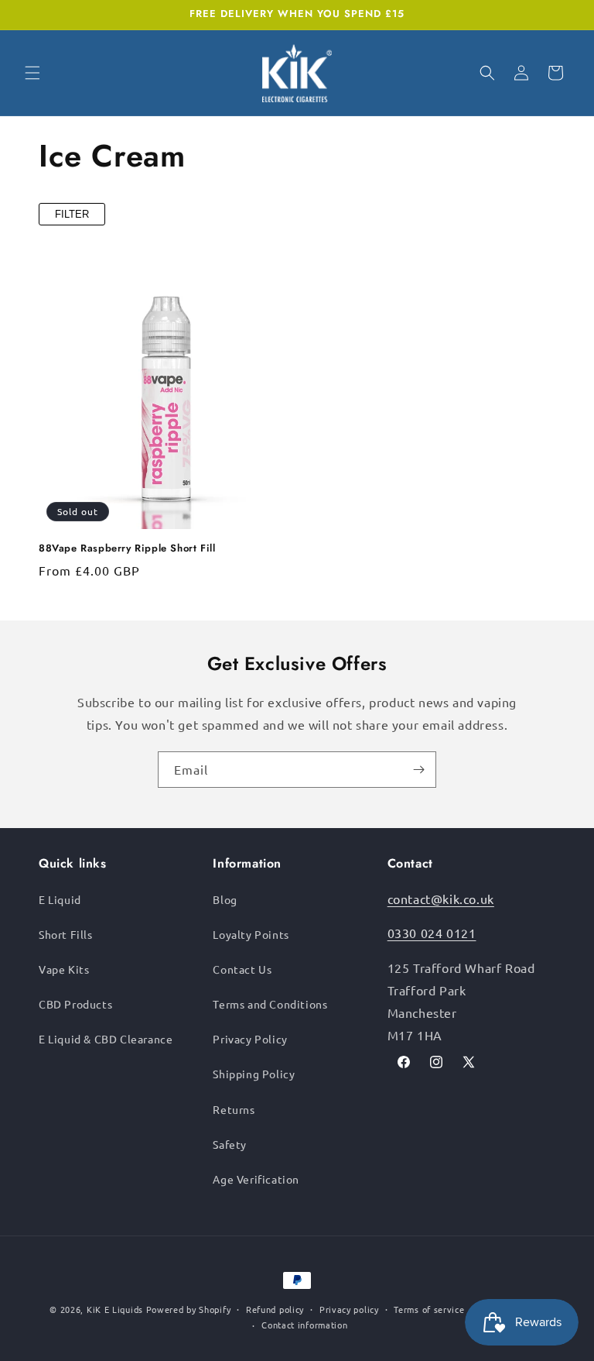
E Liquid (60, 899)
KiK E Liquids (115, 1309)
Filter (72, 214)
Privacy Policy (250, 1039)
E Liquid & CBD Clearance (105, 1039)
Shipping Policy (254, 1074)
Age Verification (256, 1179)
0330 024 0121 (431, 932)
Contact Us (242, 969)
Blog (225, 899)
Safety (230, 1144)
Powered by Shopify (188, 1309)
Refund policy (275, 1309)
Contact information (304, 1324)
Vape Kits (64, 969)
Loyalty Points (250, 934)
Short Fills (66, 934)
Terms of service (429, 1309)
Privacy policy (349, 1309)
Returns (233, 1109)
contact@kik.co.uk (440, 898)
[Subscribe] (418, 769)
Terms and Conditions (270, 1004)
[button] (32, 73)
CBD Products (75, 1004)
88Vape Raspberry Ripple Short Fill (127, 548)
